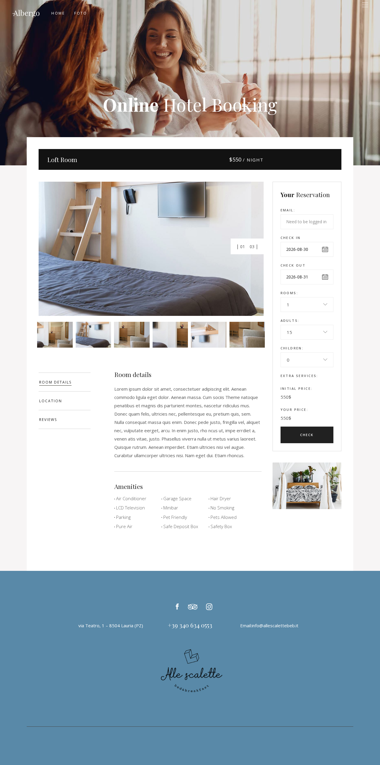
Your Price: (294, 409)
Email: (288, 210)
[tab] (65, 382)
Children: (292, 348)
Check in (291, 237)
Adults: (290, 320)
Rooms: (289, 293)
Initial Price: (297, 388)
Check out (293, 265)
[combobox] (307, 304)
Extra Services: (299, 375)
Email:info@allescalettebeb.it (269, 625)
